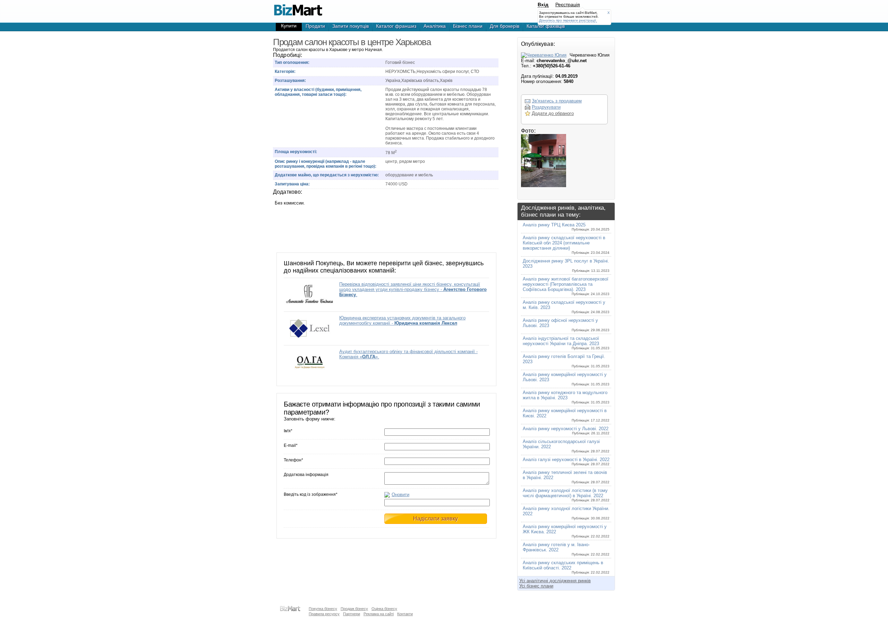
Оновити (400, 494)
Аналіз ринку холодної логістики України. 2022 (566, 513)
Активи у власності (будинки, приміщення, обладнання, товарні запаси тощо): (318, 92)
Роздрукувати (546, 107)
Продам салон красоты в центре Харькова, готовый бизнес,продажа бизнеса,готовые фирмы (298, 7)
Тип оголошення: (292, 62)
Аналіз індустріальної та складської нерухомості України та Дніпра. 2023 (566, 343)
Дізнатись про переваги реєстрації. (568, 20)
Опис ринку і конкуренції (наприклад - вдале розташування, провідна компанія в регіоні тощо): (325, 164)
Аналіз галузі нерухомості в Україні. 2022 (566, 461)
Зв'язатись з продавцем (557, 100)
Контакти (405, 614)
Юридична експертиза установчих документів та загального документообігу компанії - (402, 320)
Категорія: (285, 71)
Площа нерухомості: (296, 151)
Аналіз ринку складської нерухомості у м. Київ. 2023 (566, 307)
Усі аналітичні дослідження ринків (555, 580)
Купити (289, 25)
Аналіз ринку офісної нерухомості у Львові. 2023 (566, 325)
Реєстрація (567, 4)
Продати (315, 26)
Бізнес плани (468, 26)
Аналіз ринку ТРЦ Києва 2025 (566, 226)
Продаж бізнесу (354, 609)
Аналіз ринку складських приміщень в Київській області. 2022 (566, 567)
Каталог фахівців (546, 26)
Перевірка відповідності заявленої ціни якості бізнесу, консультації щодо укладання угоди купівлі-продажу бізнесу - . (413, 289)
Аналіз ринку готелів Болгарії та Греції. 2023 (566, 361)
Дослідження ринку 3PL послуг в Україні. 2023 (566, 265)
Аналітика (435, 26)
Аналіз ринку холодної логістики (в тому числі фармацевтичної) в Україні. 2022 (566, 495)
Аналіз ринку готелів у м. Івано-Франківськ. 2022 (566, 549)
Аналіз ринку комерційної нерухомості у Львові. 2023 (566, 379)
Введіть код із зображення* (311, 494)
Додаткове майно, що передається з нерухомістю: (327, 175)
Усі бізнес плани (536, 586)
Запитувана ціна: (292, 184)
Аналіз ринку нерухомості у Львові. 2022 (566, 430)
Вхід (543, 4)
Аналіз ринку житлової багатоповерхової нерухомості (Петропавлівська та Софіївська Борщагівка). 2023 (566, 286)
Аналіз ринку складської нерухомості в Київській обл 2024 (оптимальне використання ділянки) (566, 244)
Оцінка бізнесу (384, 609)
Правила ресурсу (324, 614)
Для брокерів (504, 26)
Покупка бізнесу (323, 609)
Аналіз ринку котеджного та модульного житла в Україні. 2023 (566, 397)
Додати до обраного (553, 113)
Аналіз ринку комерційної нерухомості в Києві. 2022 (566, 415)
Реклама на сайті (379, 614)
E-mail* (291, 445)
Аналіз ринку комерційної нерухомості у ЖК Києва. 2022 (566, 531)
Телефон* (293, 460)
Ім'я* (288, 430)
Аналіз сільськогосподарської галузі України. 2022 (566, 446)
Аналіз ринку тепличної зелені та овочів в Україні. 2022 (566, 477)
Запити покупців (350, 26)
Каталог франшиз (396, 26)
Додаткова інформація (306, 474)
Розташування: (290, 80)
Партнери (351, 614)
